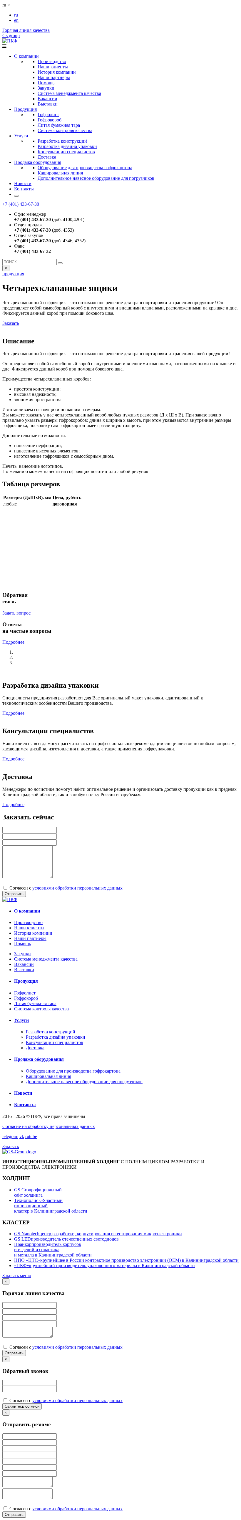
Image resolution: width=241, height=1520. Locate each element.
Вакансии (47, 98)
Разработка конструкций (62, 141)
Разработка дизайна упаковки (67, 146)
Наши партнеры (54, 77)
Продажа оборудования (37, 162)
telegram (10, 1136)
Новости (22, 183)
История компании (57, 72)
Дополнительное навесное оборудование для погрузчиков (96, 178)
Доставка (47, 156)
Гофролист (48, 114)
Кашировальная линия (60, 172)
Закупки (46, 87)
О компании (26, 56)
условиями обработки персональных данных (77, 887)
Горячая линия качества (26, 30)
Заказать (10, 323)
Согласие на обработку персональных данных (48, 1126)
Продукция (25, 109)
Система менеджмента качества (69, 93)
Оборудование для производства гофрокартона (85, 167)
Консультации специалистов (66, 151)
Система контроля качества (65, 130)
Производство (52, 61)
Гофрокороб (49, 119)
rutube (31, 1136)
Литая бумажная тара (59, 125)
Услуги (21, 135)
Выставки (48, 103)
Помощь (46, 82)
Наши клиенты (53, 66)
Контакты (24, 188)
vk (21, 1136)
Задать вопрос (16, 612)
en (16, 20)
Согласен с (65, 887)
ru (16, 14)
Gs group (11, 35)
